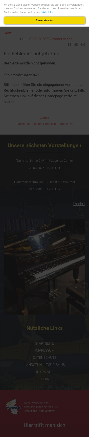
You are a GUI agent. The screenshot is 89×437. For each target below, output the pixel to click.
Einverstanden (44, 20)
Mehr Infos (48, 12)
